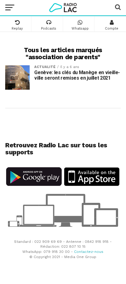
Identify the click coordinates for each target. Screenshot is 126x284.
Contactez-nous (88, 252)
